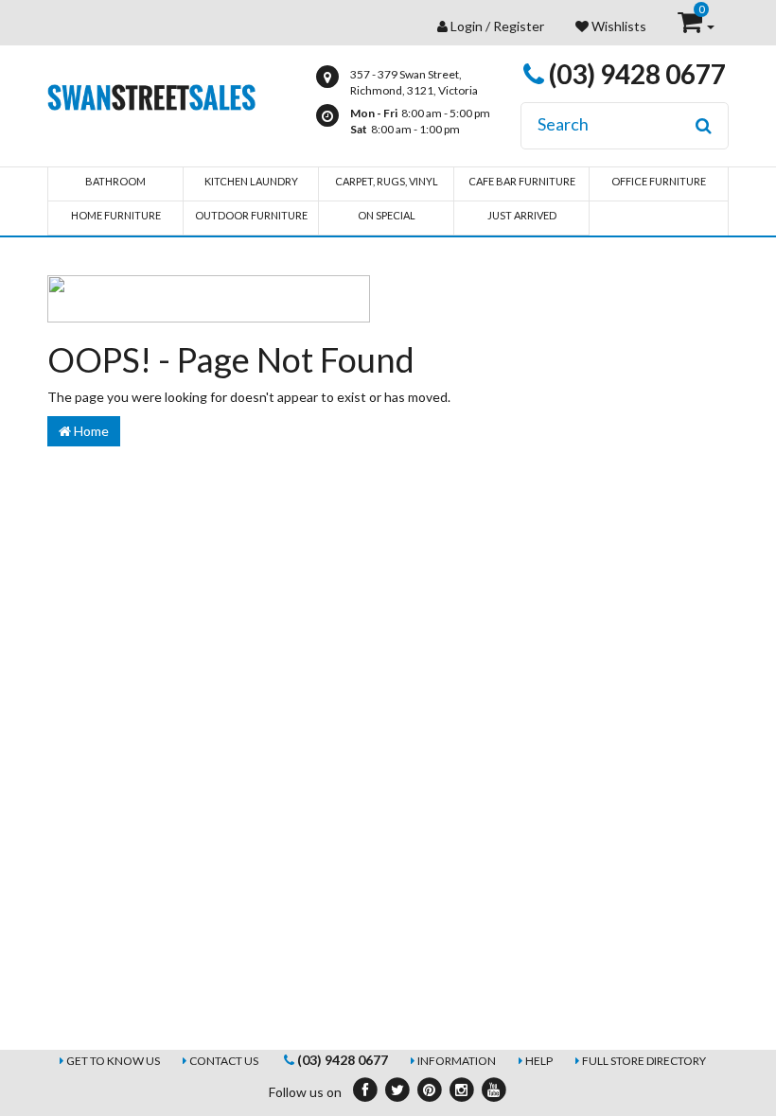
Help (539, 1061)
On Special (386, 215)
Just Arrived (521, 215)
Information (456, 1061)
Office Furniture (658, 181)
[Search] (703, 126)
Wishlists (617, 26)
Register (518, 26)
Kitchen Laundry (251, 181)
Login (466, 26)
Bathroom (115, 181)
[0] (691, 26)
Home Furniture (116, 215)
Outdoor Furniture (251, 215)
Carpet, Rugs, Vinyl (386, 181)
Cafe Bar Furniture (521, 181)
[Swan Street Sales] (151, 95)
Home (90, 431)
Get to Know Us (113, 1061)
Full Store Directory (644, 1061)
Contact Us (223, 1061)
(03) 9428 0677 (635, 74)
